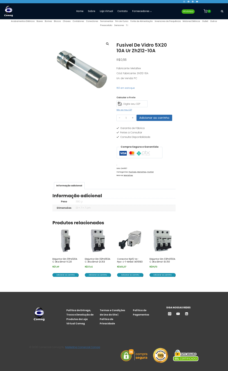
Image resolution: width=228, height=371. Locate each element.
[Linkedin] (192, 1)
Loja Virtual (106, 11)
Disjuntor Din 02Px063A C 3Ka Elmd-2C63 (97, 260)
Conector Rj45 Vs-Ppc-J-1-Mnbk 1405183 (130, 260)
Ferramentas (106, 21)
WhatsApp (188, 11)
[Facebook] (188, 1)
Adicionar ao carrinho (154, 118)
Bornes (48, 21)
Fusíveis (132, 172)
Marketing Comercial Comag (82, 347)
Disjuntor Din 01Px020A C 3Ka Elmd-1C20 (64, 260)
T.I (127, 25)
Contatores (78, 21)
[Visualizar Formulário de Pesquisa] (222, 11)
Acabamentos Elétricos (23, 21)
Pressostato (106, 25)
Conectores (92, 21)
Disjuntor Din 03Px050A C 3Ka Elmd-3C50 (162, 260)
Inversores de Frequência (168, 21)
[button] (107, 44)
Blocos (57, 21)
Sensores (119, 25)
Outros (213, 21)
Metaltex (141, 172)
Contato (122, 11)
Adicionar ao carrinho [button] (65, 275)
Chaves (67, 21)
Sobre (91, 11)
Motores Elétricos (191, 21)
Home (79, 11)
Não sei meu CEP (124, 109)
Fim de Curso (121, 21)
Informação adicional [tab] (69, 185)
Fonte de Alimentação (141, 21)
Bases (40, 21)
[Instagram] (184, 1)
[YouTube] (197, 1)
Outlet (205, 21)
